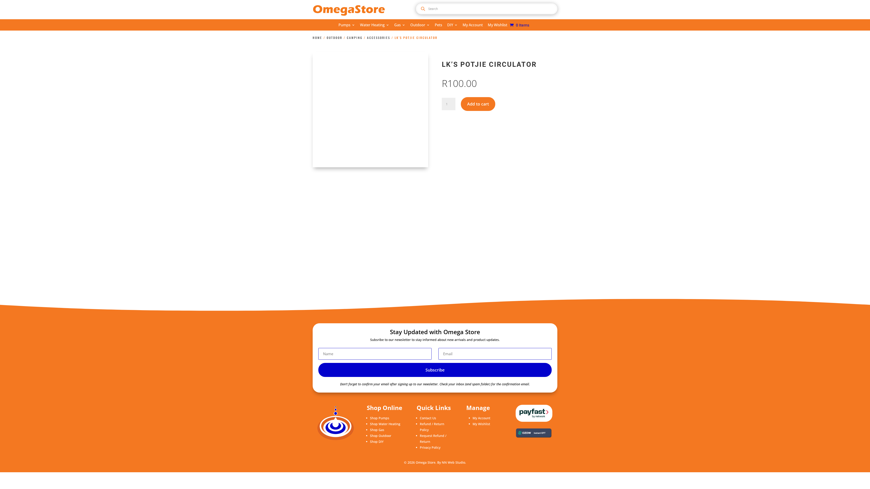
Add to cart (478, 104)
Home (317, 38)
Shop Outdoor (380, 436)
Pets (438, 25)
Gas (397, 25)
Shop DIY (377, 441)
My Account (473, 25)
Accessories (378, 38)
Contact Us (428, 418)
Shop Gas (377, 430)
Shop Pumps (379, 418)
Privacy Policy (430, 447)
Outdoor (417, 25)
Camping (354, 38)
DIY (450, 25)
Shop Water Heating (385, 424)
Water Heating (372, 25)
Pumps (344, 25)
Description (329, 204)
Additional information (369, 204)
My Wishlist (497, 25)
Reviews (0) (409, 204)
